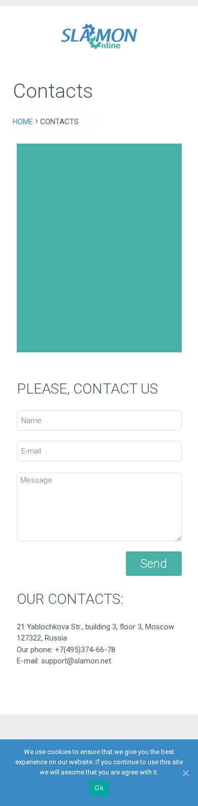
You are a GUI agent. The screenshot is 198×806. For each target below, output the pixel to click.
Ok (99, 788)
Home (23, 121)
